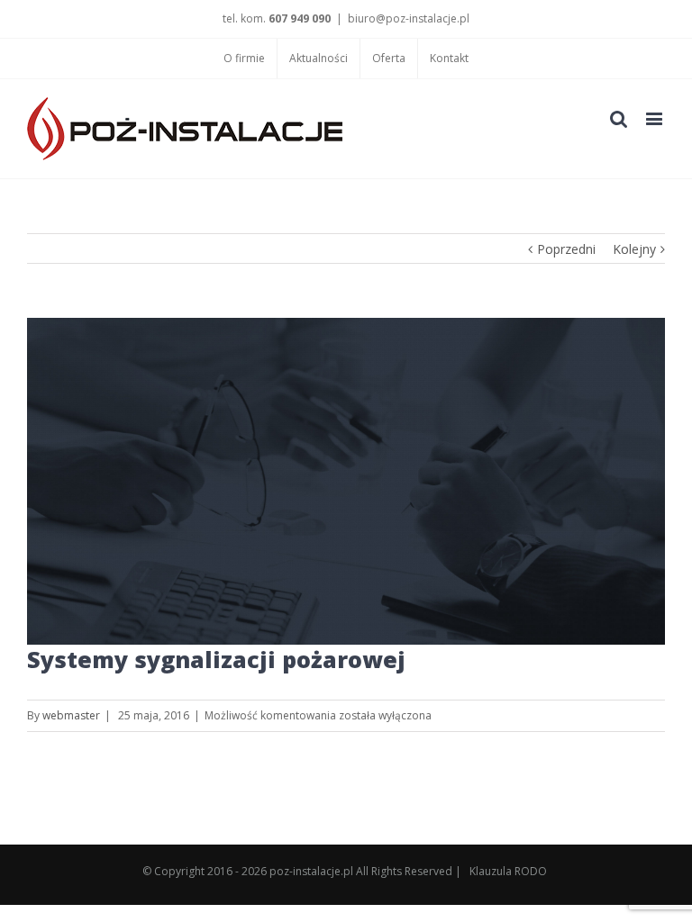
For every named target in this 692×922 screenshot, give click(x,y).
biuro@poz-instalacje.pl (408, 18)
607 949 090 (300, 18)
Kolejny (634, 249)
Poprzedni (566, 249)
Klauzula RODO (508, 871)
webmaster (71, 715)
